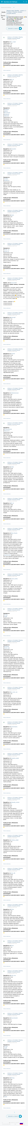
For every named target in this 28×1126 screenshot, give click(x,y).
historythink (13, 149)
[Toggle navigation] (26, 2)
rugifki (5, 616)
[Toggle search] (24, 2)
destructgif (13, 317)
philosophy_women (15, 802)
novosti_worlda (14, 578)
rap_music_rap (14, 692)
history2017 (7, 430)
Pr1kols (6, 615)
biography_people (15, 758)
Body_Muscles (14, 533)
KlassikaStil (6, 114)
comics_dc (6, 251)
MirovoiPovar (7, 112)
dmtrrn (12, 945)
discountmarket (14, 1018)
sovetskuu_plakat (14, 840)
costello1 (6, 178)
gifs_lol (12, 79)
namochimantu (14, 726)
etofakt (12, 467)
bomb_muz (13, 975)
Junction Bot (11, 1123)
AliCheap (12, 1077)
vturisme (13, 353)
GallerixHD (6, 115)
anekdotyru (6, 180)
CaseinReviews (7, 555)
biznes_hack (7, 648)
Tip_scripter (13, 41)
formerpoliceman (8, 429)
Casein (5, 1096)
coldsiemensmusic (15, 393)
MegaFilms (6, 109)
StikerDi (6, 111)
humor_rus (6, 249)
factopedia (6, 646)
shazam (12, 215)
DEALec (12, 909)
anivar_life (13, 873)
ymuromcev (13, 282)
